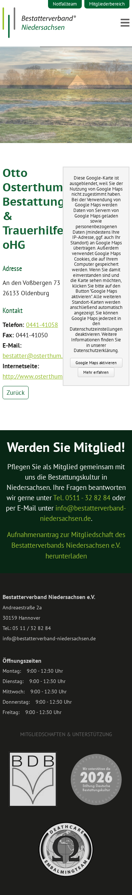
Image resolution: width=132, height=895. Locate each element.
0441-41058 (42, 325)
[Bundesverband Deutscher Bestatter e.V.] (33, 805)
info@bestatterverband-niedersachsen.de (49, 638)
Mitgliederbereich (107, 4)
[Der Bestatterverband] (39, 36)
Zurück (16, 393)
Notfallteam (65, 4)
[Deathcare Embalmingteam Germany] (66, 875)
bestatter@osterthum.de (36, 356)
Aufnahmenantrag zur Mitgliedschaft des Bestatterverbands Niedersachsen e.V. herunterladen (66, 545)
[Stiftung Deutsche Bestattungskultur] (96, 805)
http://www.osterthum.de (37, 376)
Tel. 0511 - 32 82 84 (81, 497)
